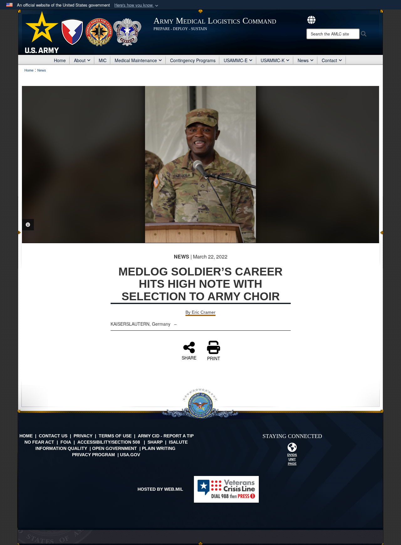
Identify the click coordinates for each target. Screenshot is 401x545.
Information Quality (61, 448)
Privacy (83, 435)
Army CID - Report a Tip (166, 435)
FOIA (65, 442)
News (303, 60)
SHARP (155, 442)
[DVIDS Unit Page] (311, 19)
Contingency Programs (193, 60)
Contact (329, 60)
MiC (103, 60)
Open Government (114, 448)
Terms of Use (115, 435)
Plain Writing (158, 448)
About (80, 60)
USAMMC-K (272, 60)
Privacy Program (93, 454)
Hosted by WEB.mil (160, 489)
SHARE (189, 357)
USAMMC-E (235, 60)
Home (60, 60)
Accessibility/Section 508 (108, 442)
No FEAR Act (39, 442)
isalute (178, 442)
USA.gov (130, 454)
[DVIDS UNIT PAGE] (292, 448)
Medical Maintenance (136, 60)
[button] (136, 5)
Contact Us (53, 435)
